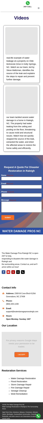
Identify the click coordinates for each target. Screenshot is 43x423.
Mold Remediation (19, 394)
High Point (5, 412)
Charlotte (33, 414)
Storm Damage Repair (21, 384)
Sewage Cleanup (19, 391)
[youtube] (8, 272)
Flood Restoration (19, 381)
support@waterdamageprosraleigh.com (22, 312)
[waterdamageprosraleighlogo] (19, 240)
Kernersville (26, 414)
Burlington (10, 414)
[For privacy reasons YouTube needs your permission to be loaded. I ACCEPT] (21, 41)
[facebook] (3, 272)
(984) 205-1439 (12, 304)
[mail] (18, 272)
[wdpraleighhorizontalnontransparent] (11, 3)
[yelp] (13, 272)
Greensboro (27, 416)
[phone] (23, 272)
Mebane (22, 412)
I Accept (21, 354)
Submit (8, 217)
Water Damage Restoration (23, 378)
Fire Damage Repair (20, 388)
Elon (10, 412)
